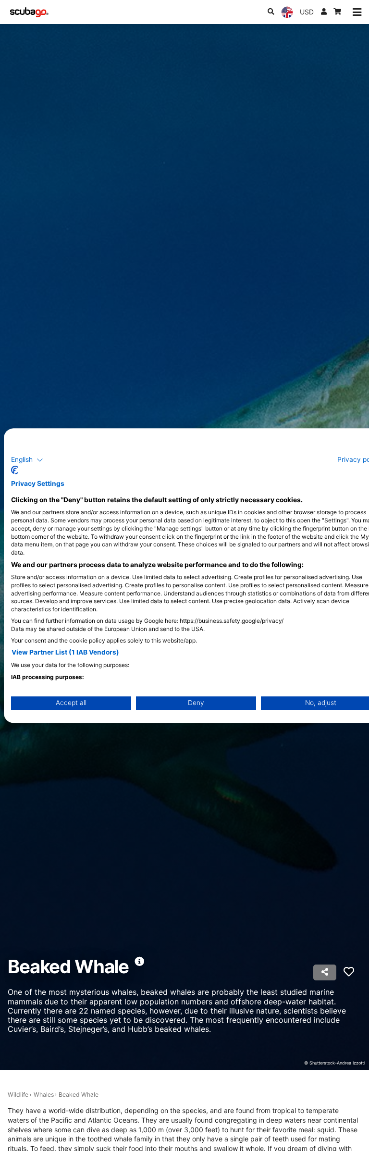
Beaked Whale (78, 1094)
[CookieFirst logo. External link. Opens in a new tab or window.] (14, 470)
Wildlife (18, 1094)
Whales (44, 1094)
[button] (27, 460)
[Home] (29, 12)
